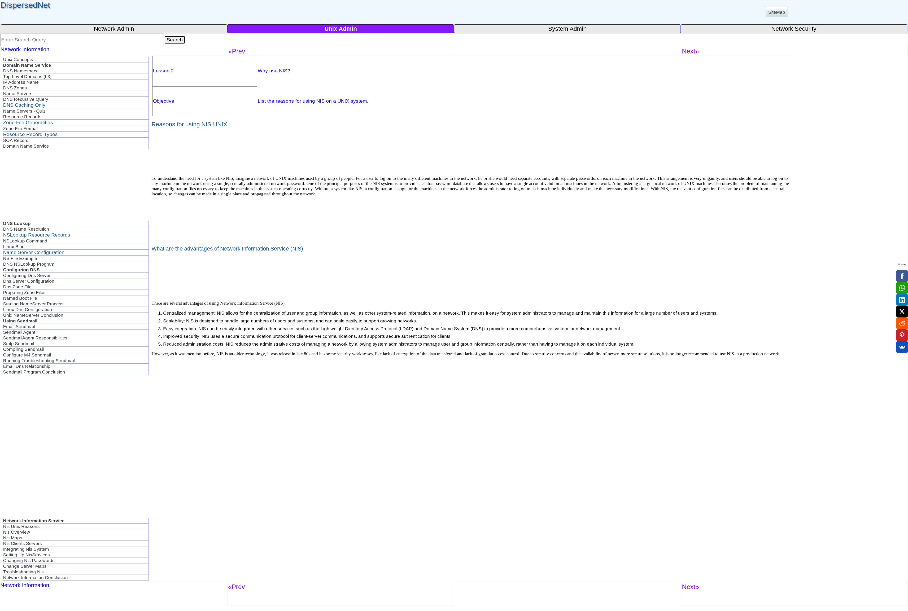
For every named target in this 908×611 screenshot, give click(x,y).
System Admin (567, 28)
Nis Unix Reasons (21, 526)
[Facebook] (902, 276)
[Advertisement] (76, 187)
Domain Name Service (26, 146)
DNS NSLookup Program (28, 264)
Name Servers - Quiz (24, 111)
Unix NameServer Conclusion (33, 315)
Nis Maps (12, 537)
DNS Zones (15, 87)
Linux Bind (14, 246)
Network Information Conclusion (35, 577)
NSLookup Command (25, 240)
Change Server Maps (25, 566)
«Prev (236, 51)
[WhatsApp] (902, 288)
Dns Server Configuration (28, 281)
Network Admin (114, 28)
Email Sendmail (19, 326)
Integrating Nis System (26, 549)
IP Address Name (21, 82)
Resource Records (22, 116)
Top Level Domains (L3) (27, 76)
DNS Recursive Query (25, 99)
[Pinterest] (902, 335)
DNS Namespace (21, 70)
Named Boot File (20, 298)
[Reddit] (902, 323)
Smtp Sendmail (18, 343)
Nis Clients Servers (22, 543)
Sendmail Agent (19, 332)
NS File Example (20, 258)
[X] (902, 311)
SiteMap (776, 12)
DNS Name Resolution (26, 229)
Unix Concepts (18, 59)
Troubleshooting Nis (23, 571)
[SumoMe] (902, 347)
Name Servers (17, 93)
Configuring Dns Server (27, 275)
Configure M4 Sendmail (27, 354)
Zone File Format (20, 128)
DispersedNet (25, 4)
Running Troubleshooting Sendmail (39, 360)
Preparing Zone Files (24, 292)
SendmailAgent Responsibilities (35, 337)
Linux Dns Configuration (27, 309)
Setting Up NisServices (26, 554)
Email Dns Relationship (26, 366)
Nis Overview (16, 532)
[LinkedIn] (902, 300)
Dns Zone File (17, 286)
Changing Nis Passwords (29, 560)
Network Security (793, 28)
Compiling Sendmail (23, 349)
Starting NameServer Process (33, 303)
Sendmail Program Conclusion (34, 371)
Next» (690, 51)
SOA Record (16, 140)
